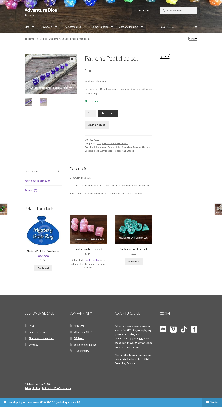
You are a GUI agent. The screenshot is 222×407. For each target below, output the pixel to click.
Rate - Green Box (123, 147)
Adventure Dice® (42, 10)
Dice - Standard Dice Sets (55, 38)
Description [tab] (31, 171)
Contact (33, 344)
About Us (79, 325)
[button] (72, 59)
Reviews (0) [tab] (31, 190)
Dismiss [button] (214, 402)
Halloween (101, 147)
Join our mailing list (85, 344)
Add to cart (108, 113)
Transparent (119, 150)
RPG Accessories (72, 26)
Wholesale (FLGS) (83, 331)
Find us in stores (38, 331)
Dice (27, 26)
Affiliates (79, 338)
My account (144, 10)
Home (31, 38)
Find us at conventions (41, 338)
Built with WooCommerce (56, 388)
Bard (92, 147)
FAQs (31, 325)
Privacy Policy (81, 350)
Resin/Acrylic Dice (103, 150)
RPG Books (46, 26)
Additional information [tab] (37, 180)
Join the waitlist (92, 260)
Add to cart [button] (43, 267)
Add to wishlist (96, 124)
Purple (111, 147)
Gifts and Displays (128, 26)
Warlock (131, 150)
